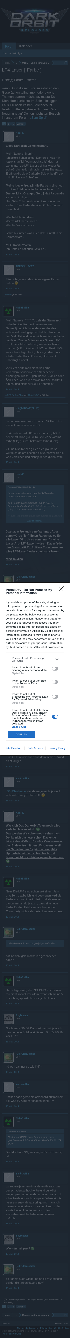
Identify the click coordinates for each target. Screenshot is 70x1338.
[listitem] (35, 659)
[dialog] (35, 669)
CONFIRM (21, 734)
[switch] (55, 669)
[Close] (62, 590)
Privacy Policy (57, 748)
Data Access (35, 748)
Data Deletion (13, 748)
